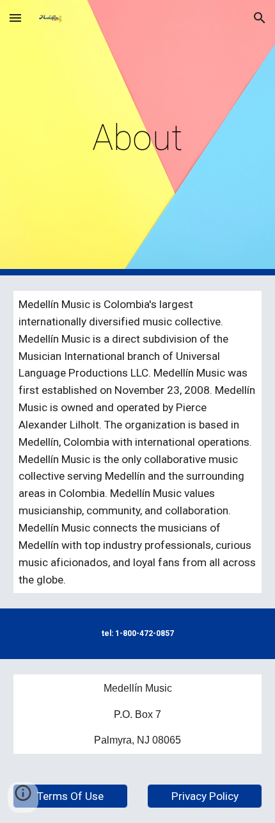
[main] (137, 138)
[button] (15, 17)
